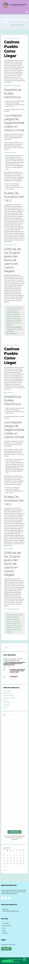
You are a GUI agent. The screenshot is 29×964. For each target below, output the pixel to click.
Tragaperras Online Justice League (12, 85)
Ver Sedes (6, 948)
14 (17, 858)
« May (4, 870)
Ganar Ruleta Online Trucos (10, 245)
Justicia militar (6, 702)
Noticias (4, 930)
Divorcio (5, 707)
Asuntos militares (7, 691)
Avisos (3, 928)
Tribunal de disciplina (8, 695)
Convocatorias (5, 923)
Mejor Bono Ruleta (8, 548)
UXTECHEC (19, 959)
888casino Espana (11, 333)
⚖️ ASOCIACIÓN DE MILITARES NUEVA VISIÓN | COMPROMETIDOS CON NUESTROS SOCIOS (14, 664)
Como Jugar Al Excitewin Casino (11, 609)
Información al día (6, 925)
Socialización (6, 704)
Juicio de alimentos (7, 693)
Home (2, 25)
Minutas (5, 700)
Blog (7, 25)
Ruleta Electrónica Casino (10, 152)
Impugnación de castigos (9, 698)
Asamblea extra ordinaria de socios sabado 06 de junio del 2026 (17, 671)
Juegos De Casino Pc (9, 392)
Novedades (5, 933)
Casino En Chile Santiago (13, 327)
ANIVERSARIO (14, 676)
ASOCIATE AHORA (14, 832)
